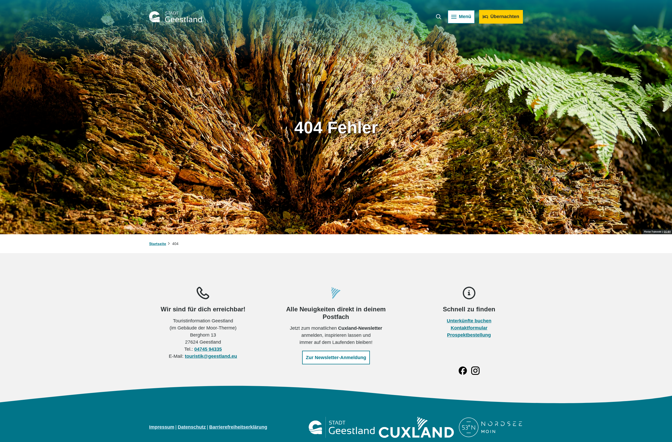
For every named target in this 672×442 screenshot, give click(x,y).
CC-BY (667, 232)
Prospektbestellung (469, 335)
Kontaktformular (469, 328)
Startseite (157, 244)
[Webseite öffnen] (342, 427)
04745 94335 (208, 349)
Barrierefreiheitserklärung (238, 427)
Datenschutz (192, 427)
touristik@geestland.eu (211, 356)
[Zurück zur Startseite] (175, 16)
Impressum (161, 427)
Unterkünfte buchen (469, 320)
